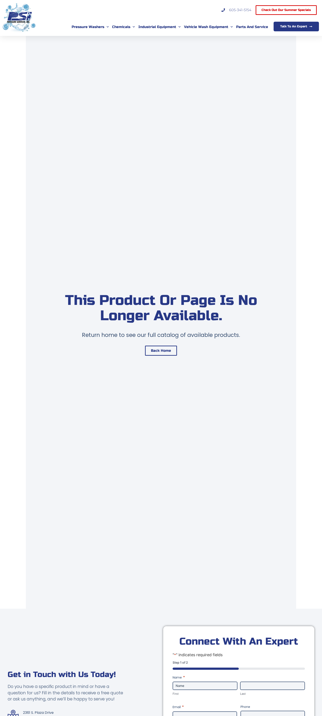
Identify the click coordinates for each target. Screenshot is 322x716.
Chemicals (121, 27)
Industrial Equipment (157, 27)
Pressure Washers (88, 27)
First (176, 693)
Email (178, 707)
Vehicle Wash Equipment (206, 27)
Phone (245, 707)
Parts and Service (252, 27)
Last (243, 693)
